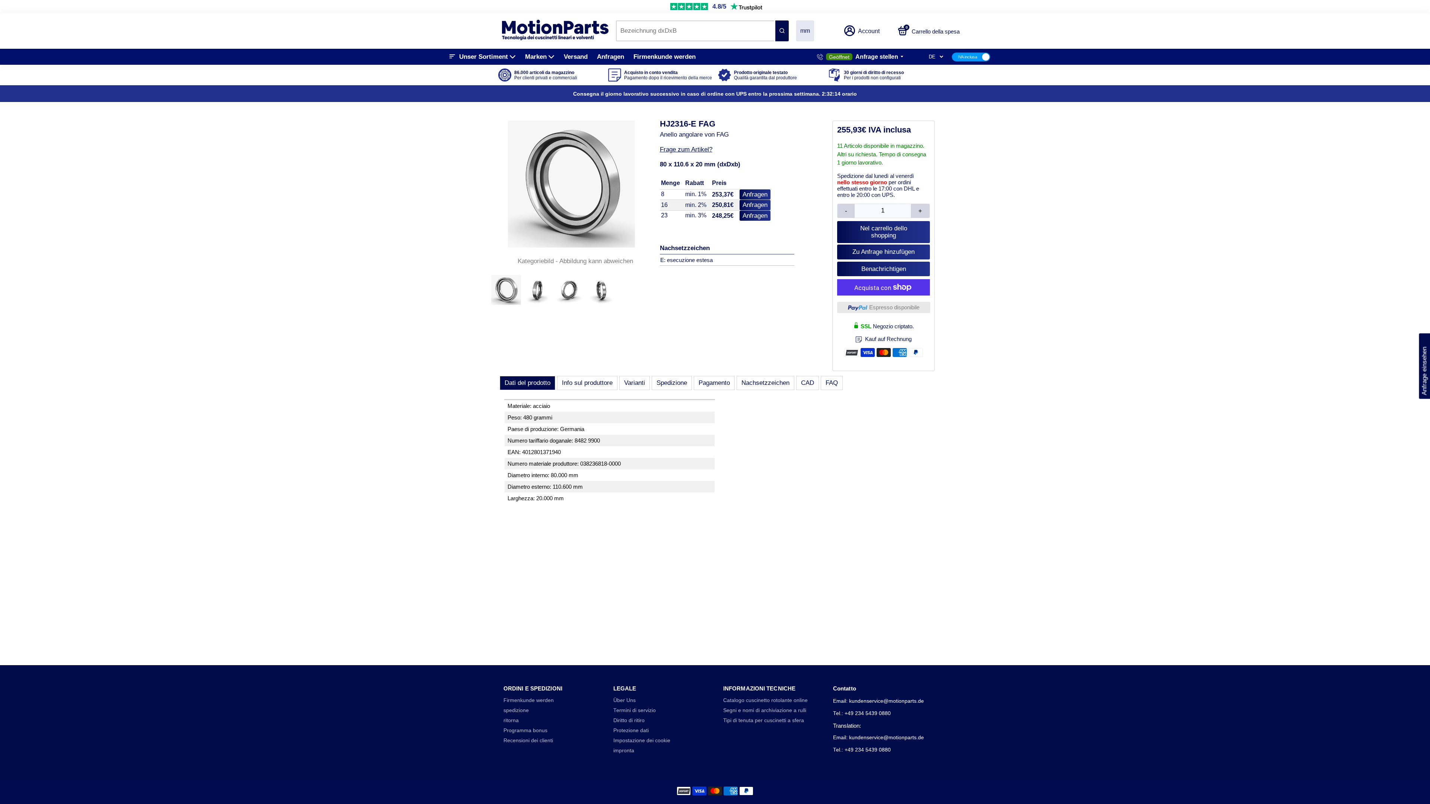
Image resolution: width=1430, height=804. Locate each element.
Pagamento (714, 382)
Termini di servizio (634, 710)
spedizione (516, 710)
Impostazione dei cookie (641, 740)
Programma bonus (525, 730)
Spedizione (672, 382)
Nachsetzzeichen (765, 382)
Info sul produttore (587, 382)
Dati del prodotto (527, 382)
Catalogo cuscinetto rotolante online (765, 700)
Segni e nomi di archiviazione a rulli (764, 710)
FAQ (832, 382)
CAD (807, 382)
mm (805, 31)
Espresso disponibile (894, 307)
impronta (623, 750)
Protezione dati (631, 730)
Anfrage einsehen (1424, 366)
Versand (576, 56)
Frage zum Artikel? (686, 149)
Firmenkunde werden (664, 56)
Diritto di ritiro (629, 720)
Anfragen (610, 56)
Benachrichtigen (883, 268)
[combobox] (695, 30)
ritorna (511, 720)
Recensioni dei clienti (528, 740)
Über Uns (624, 700)
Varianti (634, 382)
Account (869, 31)
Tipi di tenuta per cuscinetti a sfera (763, 720)
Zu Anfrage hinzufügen (883, 251)
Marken (536, 56)
